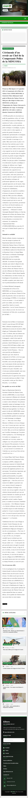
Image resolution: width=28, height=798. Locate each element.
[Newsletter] (23, 740)
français (5, 10)
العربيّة (11, 10)
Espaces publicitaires (7, 760)
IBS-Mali (13, 791)
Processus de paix (8, 48)
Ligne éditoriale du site (9, 732)
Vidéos (4, 766)
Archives (5, 768)
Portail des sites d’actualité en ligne (10, 763)
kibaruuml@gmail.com (11, 785)
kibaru (6, 65)
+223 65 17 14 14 (11, 781)
